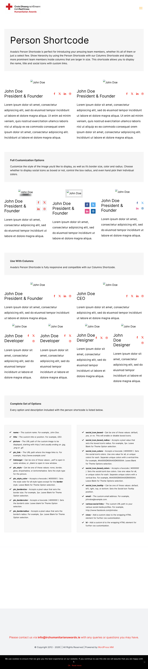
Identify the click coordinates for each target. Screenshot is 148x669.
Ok (69, 665)
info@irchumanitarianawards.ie (59, 637)
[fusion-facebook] (54, 94)
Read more (77, 665)
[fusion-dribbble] (70, 94)
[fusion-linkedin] (65, 94)
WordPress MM (106, 647)
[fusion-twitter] (60, 94)
